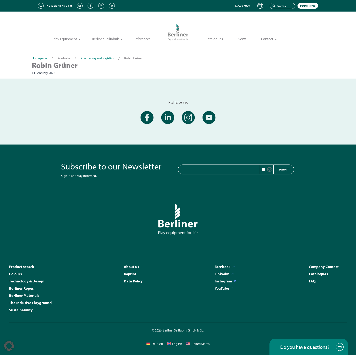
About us (131, 266)
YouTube (222, 288)
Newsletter (242, 6)
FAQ (312, 281)
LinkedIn (222, 274)
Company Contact (324, 266)
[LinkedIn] (112, 6)
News (242, 38)
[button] (9, 346)
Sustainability (21, 310)
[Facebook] (90, 6)
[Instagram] (101, 6)
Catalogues (214, 38)
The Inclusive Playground (30, 302)
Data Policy (133, 281)
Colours (15, 274)
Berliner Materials (24, 295)
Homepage (39, 58)
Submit (284, 169)
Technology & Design (26, 281)
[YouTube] (80, 6)
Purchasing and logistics (97, 58)
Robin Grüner (55, 65)
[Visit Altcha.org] (269, 169)
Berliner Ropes (21, 288)
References (142, 38)
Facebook (223, 266)
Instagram (223, 281)
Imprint (130, 274)
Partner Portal (307, 5)
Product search (21, 266)
